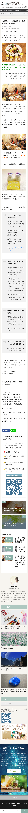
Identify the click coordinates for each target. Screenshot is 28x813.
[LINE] (13, 430)
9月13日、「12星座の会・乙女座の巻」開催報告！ (20, 540)
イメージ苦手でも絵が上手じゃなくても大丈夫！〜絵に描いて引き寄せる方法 (13, 627)
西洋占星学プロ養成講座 (20, 7)
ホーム (2, 7)
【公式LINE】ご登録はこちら (14, 475)
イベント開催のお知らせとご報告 (11, 28)
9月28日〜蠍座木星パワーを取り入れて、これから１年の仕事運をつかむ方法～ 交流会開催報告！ (20, 561)
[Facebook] (6, 430)
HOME (4, 13)
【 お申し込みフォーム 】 (10, 425)
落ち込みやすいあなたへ (7, 648)
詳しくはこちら (14, 771)
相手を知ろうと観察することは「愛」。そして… (20, 549)
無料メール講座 (9, 7)
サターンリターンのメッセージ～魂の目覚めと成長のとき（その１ (13, 668)
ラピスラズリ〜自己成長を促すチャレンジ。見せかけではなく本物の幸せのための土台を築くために (13, 691)
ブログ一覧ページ (12, 13)
